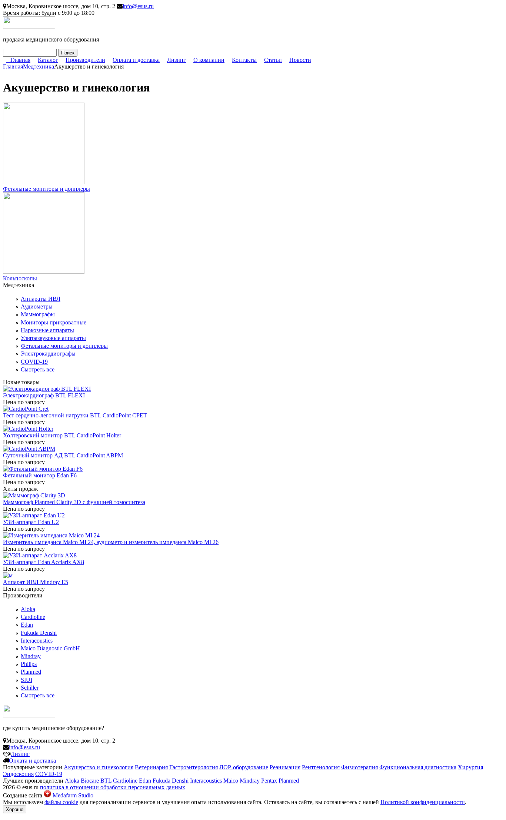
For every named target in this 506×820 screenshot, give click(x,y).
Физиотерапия (359, 767)
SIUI (26, 680)
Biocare (90, 780)
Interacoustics (37, 640)
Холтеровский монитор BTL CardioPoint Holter (62, 435)
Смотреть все (37, 369)
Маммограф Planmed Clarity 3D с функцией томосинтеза (74, 502)
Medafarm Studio (73, 795)
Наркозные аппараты (47, 330)
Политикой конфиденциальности (422, 802)
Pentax (269, 780)
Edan (27, 624)
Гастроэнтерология (193, 767)
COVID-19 (34, 362)
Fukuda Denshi (39, 633)
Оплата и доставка (136, 60)
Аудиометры (37, 306)
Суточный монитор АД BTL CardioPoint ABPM (63, 455)
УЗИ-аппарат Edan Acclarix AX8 (43, 562)
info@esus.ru (138, 6)
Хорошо (14, 809)
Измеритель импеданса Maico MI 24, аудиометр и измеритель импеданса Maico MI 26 (111, 542)
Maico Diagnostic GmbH (50, 648)
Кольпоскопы (20, 278)
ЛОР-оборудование (243, 767)
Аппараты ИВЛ (40, 299)
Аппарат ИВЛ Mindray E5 (35, 582)
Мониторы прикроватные (53, 322)
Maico (230, 780)
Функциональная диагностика (417, 767)
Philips (29, 664)
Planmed (31, 672)
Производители (85, 60)
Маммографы (38, 314)
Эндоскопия (18, 774)
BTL (105, 780)
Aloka (28, 609)
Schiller (30, 687)
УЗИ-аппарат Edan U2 (31, 522)
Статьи (273, 60)
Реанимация (285, 767)
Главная (20, 60)
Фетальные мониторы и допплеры (46, 189)
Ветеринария (151, 767)
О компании (208, 60)
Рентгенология (321, 767)
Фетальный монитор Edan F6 (40, 475)
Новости (300, 60)
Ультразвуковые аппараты (53, 338)
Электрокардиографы (48, 353)
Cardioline (33, 617)
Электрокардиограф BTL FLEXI (44, 395)
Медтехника (38, 66)
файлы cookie (61, 802)
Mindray (31, 656)
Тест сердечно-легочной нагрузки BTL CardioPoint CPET (75, 415)
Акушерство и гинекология (98, 767)
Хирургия (470, 767)
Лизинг (176, 60)
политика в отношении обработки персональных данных (112, 787)
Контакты (244, 60)
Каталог (48, 60)
